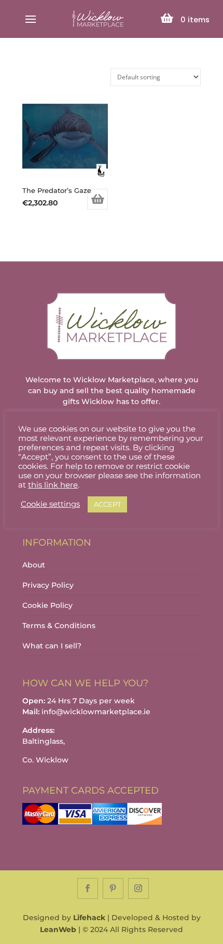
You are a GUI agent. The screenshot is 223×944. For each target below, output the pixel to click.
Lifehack (89, 917)
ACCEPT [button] (107, 504)
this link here (53, 485)
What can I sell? (51, 645)
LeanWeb (58, 929)
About (33, 565)
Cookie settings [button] (50, 504)
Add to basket (97, 199)
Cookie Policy (47, 605)
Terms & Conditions (58, 625)
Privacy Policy (48, 585)
